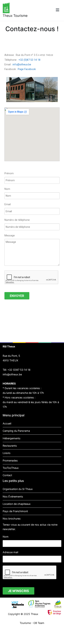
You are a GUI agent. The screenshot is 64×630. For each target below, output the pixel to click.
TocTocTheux (11, 467)
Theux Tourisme (15, 16)
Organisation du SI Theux (18, 488)
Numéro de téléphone (17, 220)
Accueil (7, 423)
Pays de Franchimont (15, 511)
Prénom (9, 173)
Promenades (10, 460)
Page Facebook (27, 69)
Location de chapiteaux (17, 503)
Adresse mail (10, 552)
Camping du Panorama (16, 430)
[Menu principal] (57, 10)
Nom (7, 189)
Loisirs (6, 453)
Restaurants (10, 445)
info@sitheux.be (22, 64)
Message (9, 235)
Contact (7, 475)
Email (7, 204)
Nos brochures (12, 518)
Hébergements (11, 438)
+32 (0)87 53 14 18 (29, 59)
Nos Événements (13, 496)
